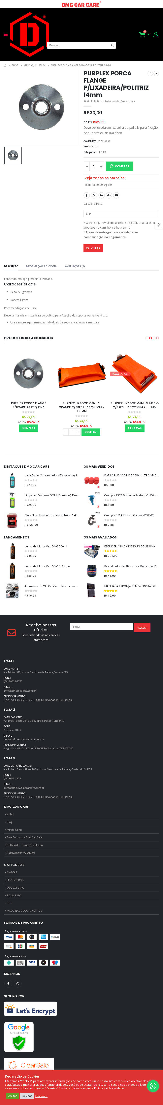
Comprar (122, 166)
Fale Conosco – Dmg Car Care (25, 837)
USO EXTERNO (15, 887)
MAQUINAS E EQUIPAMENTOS (24, 910)
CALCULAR (93, 248)
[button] (147, 338)
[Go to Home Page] (5, 65)
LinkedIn (101, 195)
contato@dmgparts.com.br (20, 690)
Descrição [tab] (11, 266)
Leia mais (136, 428)
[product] (28, 373)
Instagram (18, 984)
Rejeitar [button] (27, 1096)
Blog (9, 822)
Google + (109, 195)
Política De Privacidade (21, 852)
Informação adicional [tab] (41, 266)
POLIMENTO (14, 895)
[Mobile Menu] (7, 34)
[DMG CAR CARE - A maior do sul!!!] (29, 34)
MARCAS (12, 872)
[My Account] (156, 34)
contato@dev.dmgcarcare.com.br (24, 739)
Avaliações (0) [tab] (75, 266)
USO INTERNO (15, 880)
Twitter (94, 195)
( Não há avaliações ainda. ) (118, 101)
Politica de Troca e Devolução (25, 845)
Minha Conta (14, 829)
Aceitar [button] (12, 1096)
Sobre (10, 814)
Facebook (86, 195)
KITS (9, 903)
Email (116, 195)
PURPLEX (101, 152)
